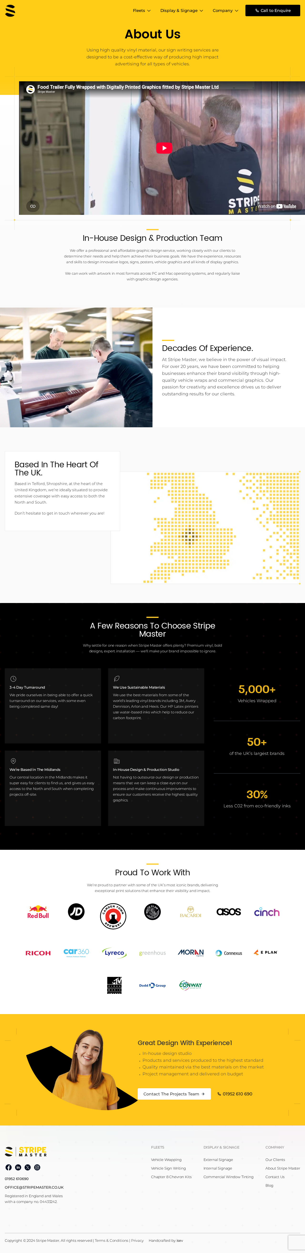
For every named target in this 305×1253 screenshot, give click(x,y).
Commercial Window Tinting (228, 1177)
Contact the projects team (171, 1094)
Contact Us (275, 1177)
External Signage (218, 1159)
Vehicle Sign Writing (168, 1168)
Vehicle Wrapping (166, 1159)
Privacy (137, 1240)
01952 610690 (17, 1178)
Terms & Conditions (111, 1240)
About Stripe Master (282, 1168)
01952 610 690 (237, 1094)
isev (180, 1240)
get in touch (58, 513)
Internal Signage (217, 1168)
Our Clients (275, 1159)
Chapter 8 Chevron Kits (171, 1177)
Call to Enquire (276, 10)
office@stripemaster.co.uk (34, 1187)
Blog (269, 1185)
